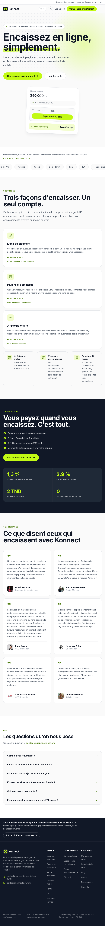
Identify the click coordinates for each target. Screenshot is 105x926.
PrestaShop (26, 303)
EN (44, 9)
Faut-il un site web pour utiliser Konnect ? (29, 764)
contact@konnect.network (40, 743)
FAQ (48, 894)
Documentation (70, 856)
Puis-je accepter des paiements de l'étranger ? (32, 800)
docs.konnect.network (16, 344)
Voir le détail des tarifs (19, 457)
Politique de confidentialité (38, 914)
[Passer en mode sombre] (50, 8)
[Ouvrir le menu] (100, 9)
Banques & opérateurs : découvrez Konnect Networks (78, 2)
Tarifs (49, 889)
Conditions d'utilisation (36, 917)
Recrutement (87, 882)
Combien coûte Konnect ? (21, 755)
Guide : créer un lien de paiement (20, 262)
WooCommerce (13, 303)
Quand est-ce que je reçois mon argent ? (29, 773)
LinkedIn (85, 887)
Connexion (60, 9)
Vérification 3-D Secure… (53, 116)
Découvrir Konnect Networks (20, 835)
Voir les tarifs (55, 76)
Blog (83, 872)
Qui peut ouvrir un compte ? (22, 791)
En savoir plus (14, 257)
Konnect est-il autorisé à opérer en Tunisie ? (31, 782)
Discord (67, 877)
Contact (84, 877)
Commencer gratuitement (81, 9)
